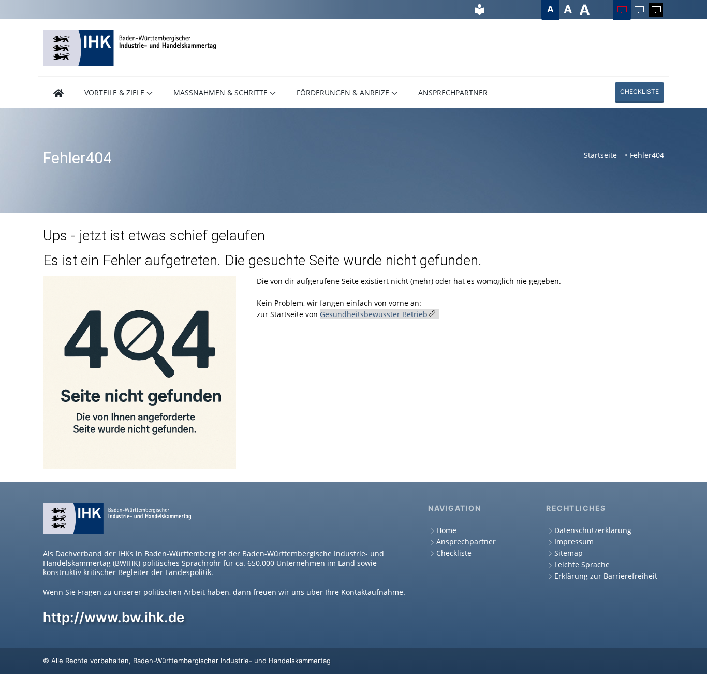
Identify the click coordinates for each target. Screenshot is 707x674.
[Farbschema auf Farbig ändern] (622, 10)
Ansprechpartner (466, 542)
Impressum (574, 542)
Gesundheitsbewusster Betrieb (374, 314)
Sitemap (568, 553)
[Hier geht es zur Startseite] (58, 92)
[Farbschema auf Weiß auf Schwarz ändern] (656, 10)
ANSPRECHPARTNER (453, 92)
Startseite (600, 155)
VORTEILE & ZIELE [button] (114, 92)
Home (446, 530)
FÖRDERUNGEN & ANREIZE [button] (343, 92)
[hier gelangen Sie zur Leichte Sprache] (480, 10)
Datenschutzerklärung (592, 530)
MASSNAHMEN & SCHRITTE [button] (220, 92)
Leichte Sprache (582, 564)
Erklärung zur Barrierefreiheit (605, 576)
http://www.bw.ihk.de (113, 617)
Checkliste (639, 91)
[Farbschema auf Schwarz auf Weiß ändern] (639, 10)
